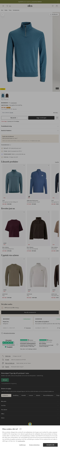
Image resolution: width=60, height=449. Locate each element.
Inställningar (22, 445)
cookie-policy (21, 441)
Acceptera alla (50, 445)
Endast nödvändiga (34, 445)
